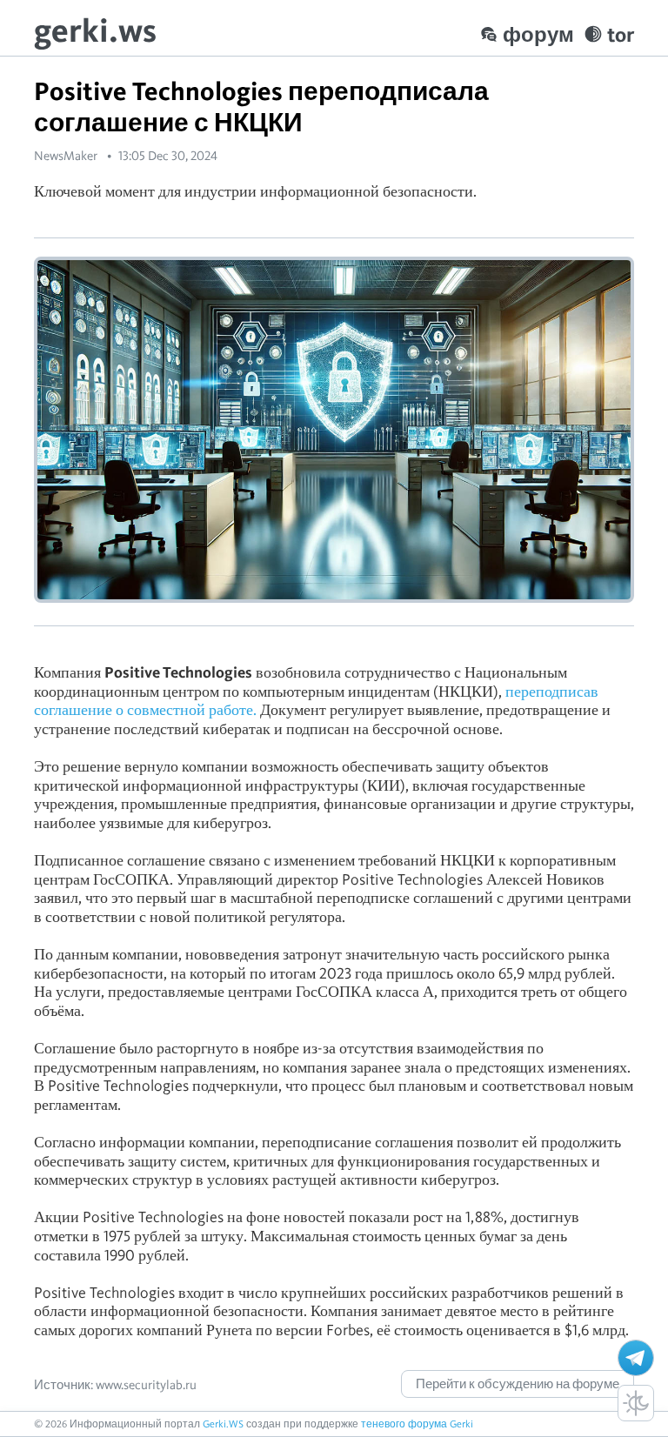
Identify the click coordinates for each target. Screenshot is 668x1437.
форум (538, 34)
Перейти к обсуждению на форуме (517, 1384)
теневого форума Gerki (417, 1423)
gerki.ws (95, 30)
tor (620, 34)
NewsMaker (65, 156)
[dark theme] (636, 1403)
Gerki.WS (223, 1423)
